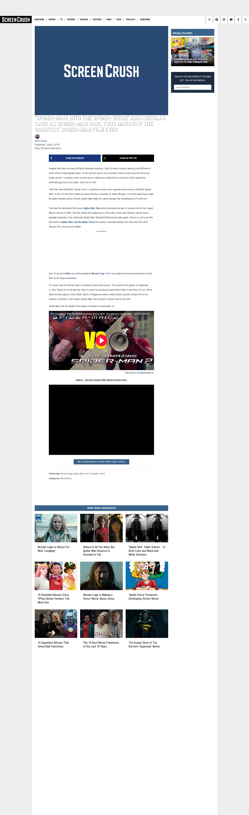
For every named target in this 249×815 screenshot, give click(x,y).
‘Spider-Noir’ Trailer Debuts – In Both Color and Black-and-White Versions (147, 550)
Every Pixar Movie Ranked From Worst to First (190, 60)
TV (61, 19)
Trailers (84, 19)
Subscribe (145, 19)
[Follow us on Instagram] (223, 19)
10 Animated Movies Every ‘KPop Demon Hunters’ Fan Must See (53, 598)
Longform (39, 19)
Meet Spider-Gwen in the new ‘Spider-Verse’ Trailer (101, 462)
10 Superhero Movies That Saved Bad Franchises (53, 644)
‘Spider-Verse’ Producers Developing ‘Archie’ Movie (144, 596)
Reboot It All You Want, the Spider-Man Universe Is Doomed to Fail (98, 550)
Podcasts (130, 19)
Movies (52, 19)
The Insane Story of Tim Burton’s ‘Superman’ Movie (144, 644)
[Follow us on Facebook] (238, 19)
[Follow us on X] (245, 19)
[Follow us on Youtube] (231, 19)
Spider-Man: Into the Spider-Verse (77, 222)
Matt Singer (41, 140)
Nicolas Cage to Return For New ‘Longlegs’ (53, 549)
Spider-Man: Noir (91, 208)
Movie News (66, 478)
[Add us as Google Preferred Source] (216, 19)
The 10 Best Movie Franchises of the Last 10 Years (101, 644)
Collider (67, 273)
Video (109, 19)
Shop (118, 19)
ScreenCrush (144, 372)
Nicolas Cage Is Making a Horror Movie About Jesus (98, 596)
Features (97, 19)
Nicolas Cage (98, 273)
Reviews (71, 19)
